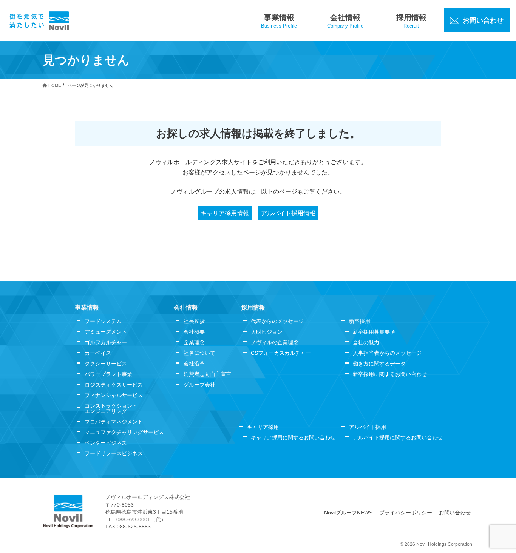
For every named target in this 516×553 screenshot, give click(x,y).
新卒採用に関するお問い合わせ (390, 374)
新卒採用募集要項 (374, 332)
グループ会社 (199, 385)
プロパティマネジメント (114, 422)
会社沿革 (194, 363)
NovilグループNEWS (348, 513)
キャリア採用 (263, 427)
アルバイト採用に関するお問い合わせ (398, 437)
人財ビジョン (267, 332)
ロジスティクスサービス (114, 385)
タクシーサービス (106, 363)
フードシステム (103, 321)
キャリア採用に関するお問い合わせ (293, 437)
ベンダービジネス (106, 443)
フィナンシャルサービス (114, 395)
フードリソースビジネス (114, 453)
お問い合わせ (455, 513)
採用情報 (253, 307)
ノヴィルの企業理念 (274, 342)
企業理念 (194, 342)
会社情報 (186, 307)
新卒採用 (359, 321)
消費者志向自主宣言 (207, 374)
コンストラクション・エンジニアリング (111, 408)
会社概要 (194, 332)
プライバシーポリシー (405, 513)
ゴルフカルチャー (106, 342)
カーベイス (98, 353)
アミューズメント (106, 332)
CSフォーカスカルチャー (281, 353)
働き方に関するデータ (379, 363)
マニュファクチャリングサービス (124, 432)
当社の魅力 (366, 342)
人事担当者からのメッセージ (387, 353)
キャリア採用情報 (225, 213)
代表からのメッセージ (277, 321)
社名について (199, 353)
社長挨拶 (194, 321)
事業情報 (87, 307)
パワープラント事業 (108, 374)
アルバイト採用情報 (288, 213)
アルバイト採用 (367, 427)
